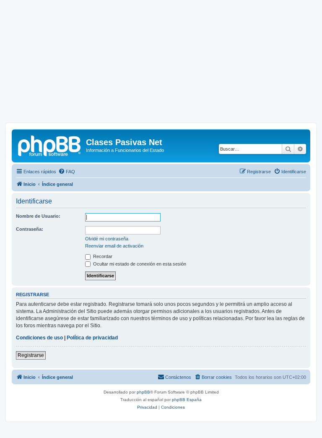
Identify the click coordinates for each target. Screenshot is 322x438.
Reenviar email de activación (114, 245)
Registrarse (31, 355)
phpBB (143, 392)
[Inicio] (50, 144)
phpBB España (187, 399)
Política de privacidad (92, 338)
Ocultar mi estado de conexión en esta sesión (139, 263)
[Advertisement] (161, 64)
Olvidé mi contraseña (106, 238)
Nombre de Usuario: (38, 216)
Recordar (102, 256)
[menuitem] (66, 172)
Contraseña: (29, 229)
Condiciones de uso (39, 338)
